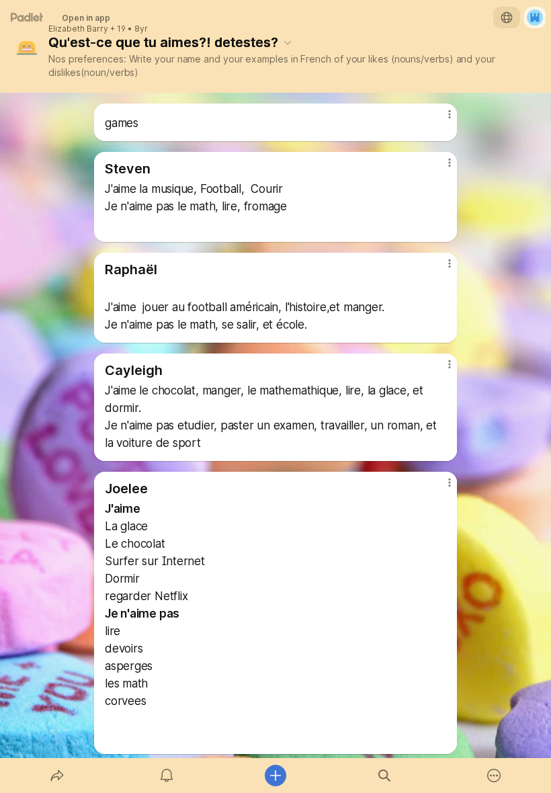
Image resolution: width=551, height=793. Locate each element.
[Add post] (275, 775)
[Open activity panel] (166, 775)
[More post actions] (441, 120)
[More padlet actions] (493, 775)
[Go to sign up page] (535, 17)
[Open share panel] (57, 775)
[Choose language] (506, 17)
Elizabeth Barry (78, 29)
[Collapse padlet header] (288, 42)
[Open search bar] (384, 775)
